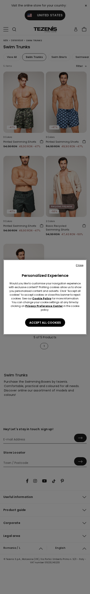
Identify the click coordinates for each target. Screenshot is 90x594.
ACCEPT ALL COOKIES (45, 322)
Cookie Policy (41, 298)
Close (79, 265)
